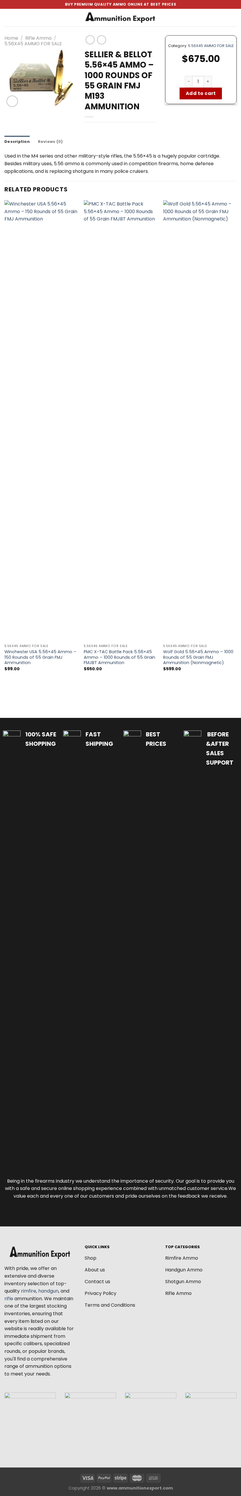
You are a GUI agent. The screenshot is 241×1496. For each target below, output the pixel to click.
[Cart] (234, 17)
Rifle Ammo (38, 38)
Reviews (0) (50, 141)
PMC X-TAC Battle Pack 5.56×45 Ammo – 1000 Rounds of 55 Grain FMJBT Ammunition (119, 657)
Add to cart (201, 93)
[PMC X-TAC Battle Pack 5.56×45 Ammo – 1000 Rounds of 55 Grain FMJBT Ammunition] (120, 420)
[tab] (17, 142)
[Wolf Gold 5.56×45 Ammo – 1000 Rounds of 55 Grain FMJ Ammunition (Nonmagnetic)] (200, 420)
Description (17, 141)
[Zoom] (12, 101)
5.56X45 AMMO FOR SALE (33, 43)
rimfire (28, 1291)
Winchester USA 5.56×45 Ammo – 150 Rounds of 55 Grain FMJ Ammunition (40, 657)
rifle (8, 1298)
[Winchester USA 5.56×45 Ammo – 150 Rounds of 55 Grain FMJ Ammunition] (41, 420)
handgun (48, 1291)
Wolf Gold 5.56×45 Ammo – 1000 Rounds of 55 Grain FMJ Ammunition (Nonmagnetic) (198, 657)
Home (11, 38)
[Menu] (7, 17)
